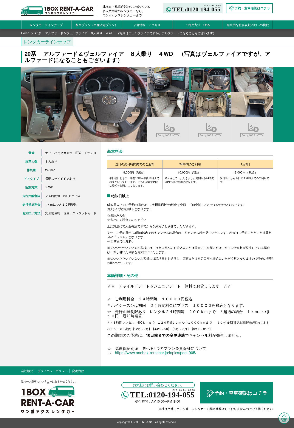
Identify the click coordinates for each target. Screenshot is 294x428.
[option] (84, 104)
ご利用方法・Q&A (197, 25)
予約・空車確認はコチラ (241, 392)
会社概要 (27, 371)
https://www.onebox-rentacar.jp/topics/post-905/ (155, 352)
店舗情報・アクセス (147, 25)
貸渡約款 (78, 371)
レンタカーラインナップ (46, 25)
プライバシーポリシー (52, 371)
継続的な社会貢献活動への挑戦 (248, 25)
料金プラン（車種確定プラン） (97, 25)
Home (25, 33)
